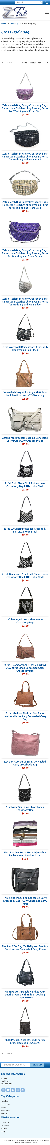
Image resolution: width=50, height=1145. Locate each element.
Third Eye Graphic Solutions (23, 1142)
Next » (9, 62)
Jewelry (4, 1113)
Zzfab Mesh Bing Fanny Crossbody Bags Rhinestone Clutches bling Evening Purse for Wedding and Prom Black (25, 156)
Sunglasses (5, 1104)
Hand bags (5, 1110)
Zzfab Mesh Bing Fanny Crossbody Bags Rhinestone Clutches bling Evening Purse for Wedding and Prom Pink (25, 108)
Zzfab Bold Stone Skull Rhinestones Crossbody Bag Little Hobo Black (25, 485)
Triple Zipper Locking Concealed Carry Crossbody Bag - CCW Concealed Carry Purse (25, 900)
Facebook (3, 1090)
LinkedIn (18, 1090)
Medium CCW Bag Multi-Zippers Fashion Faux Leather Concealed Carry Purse (25, 947)
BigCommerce (43, 1140)
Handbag (14, 23)
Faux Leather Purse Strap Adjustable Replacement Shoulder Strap (25, 854)
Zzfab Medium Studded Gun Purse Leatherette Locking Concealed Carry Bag (25, 716)
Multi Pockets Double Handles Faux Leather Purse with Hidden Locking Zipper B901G (25, 994)
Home (3, 23)
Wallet (3, 1107)
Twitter (8, 1090)
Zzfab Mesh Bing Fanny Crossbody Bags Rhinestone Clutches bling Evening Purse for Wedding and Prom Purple (25, 253)
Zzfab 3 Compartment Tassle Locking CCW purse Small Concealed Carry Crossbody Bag (25, 667)
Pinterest (13, 1090)
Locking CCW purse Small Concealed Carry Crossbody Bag (25, 763)
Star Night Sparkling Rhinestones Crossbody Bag (25, 808)
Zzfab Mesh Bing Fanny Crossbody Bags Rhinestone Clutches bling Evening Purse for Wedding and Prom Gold (25, 205)
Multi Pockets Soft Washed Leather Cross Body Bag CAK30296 (25, 1041)
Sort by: (25, 62)
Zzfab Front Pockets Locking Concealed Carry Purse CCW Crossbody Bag (25, 439)
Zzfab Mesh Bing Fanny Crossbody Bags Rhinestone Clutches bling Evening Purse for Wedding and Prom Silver (25, 301)
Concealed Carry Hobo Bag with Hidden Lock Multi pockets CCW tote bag (25, 394)
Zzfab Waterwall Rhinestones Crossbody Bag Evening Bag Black (25, 348)
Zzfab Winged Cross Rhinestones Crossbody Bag (25, 621)
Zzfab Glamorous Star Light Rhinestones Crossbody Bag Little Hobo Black (25, 575)
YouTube (22, 1090)
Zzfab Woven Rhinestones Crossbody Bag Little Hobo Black (25, 530)
